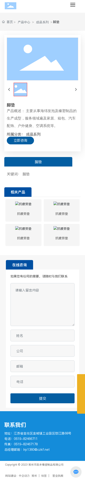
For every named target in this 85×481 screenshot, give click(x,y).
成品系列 (42, 22)
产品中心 (24, 22)
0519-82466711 (26, 438)
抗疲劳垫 (23, 213)
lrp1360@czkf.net (36, 449)
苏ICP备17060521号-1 (19, 468)
